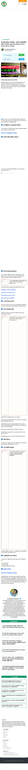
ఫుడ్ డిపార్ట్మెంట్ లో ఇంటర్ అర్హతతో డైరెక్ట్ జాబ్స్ (8, 290)
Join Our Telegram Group (9, 133)
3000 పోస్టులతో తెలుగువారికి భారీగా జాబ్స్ (8, 295)
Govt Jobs (5, 732)
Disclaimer (5, 745)
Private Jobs (5, 734)
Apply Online (7, 569)
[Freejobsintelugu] (4, 4)
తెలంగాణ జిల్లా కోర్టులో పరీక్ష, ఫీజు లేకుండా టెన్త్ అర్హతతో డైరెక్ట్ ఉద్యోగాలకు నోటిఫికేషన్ (13, 695)
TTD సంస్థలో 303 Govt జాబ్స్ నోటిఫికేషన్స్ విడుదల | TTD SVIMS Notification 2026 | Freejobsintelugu (13, 691)
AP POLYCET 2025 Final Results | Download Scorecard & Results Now (13, 650)
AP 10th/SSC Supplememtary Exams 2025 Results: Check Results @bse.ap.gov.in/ (17, 319)
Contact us (5, 743)
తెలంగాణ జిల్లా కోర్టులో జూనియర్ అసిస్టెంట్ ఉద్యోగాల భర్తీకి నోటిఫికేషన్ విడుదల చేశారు (13, 700)
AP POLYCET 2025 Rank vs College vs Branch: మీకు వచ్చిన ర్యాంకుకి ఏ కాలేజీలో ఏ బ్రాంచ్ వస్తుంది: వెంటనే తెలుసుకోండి (14, 642)
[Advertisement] (14, 24)
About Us (4, 742)
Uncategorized (6, 39)
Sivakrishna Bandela (10, 49)
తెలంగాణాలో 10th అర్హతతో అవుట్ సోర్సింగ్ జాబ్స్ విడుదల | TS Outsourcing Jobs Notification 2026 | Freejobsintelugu (12, 681)
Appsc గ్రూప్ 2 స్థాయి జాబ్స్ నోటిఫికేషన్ (7, 298)
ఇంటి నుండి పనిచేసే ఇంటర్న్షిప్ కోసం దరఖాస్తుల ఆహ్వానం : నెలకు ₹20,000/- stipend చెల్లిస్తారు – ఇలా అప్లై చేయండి (12, 705)
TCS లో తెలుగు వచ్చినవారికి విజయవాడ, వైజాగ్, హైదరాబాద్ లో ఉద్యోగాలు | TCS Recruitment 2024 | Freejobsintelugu (13, 667)
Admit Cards (5, 735)
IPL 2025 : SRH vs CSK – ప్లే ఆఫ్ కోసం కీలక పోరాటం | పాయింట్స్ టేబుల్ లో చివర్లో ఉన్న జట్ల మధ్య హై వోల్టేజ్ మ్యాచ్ (13, 658)
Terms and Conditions (7, 748)
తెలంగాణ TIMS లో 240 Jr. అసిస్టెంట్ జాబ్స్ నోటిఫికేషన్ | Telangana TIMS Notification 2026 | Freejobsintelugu (13, 686)
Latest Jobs (5, 731)
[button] (19, 4)
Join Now (21, 55)
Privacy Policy (5, 746)
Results (4, 737)
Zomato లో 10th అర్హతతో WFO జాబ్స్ (8, 292)
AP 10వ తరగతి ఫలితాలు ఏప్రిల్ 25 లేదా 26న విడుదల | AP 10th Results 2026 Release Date (18, 282)
